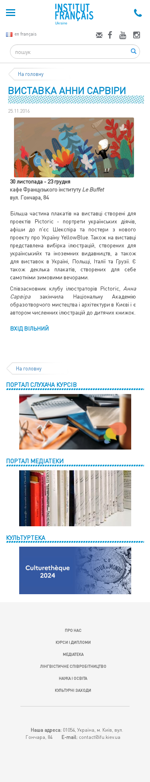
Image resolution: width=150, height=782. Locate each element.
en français (25, 33)
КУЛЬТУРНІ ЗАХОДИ (73, 690)
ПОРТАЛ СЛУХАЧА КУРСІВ (41, 384)
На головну (31, 74)
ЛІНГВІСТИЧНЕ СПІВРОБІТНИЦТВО (73, 666)
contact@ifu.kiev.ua (99, 737)
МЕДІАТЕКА (73, 654)
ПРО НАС (73, 630)
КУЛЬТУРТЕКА (25, 537)
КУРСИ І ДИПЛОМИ (73, 642)
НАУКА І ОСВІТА (73, 678)
